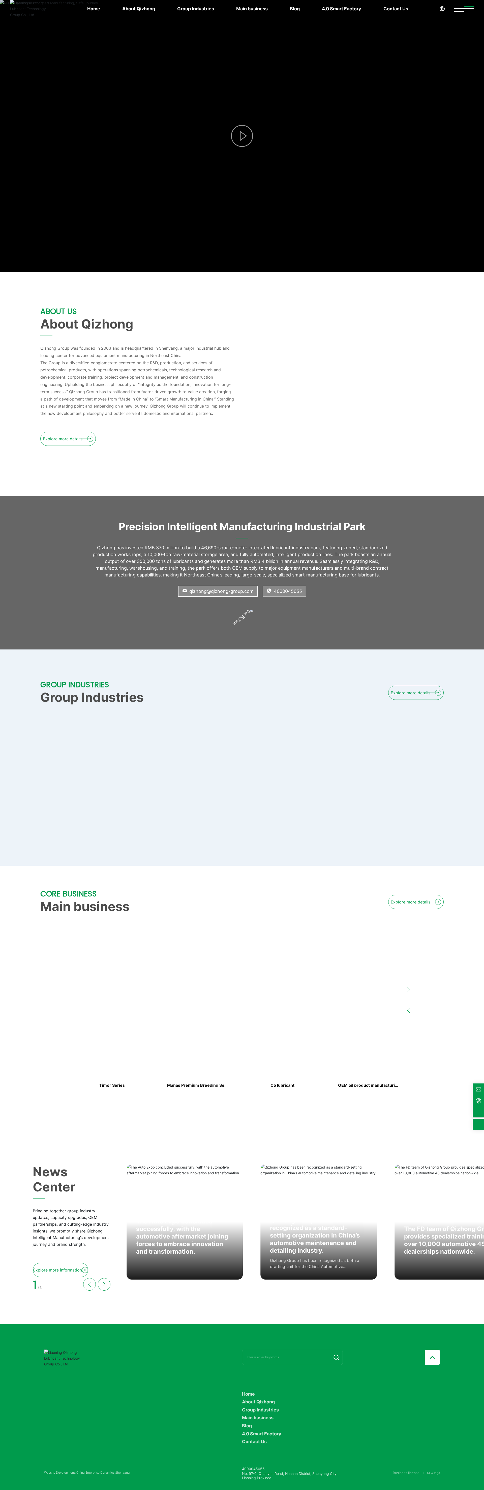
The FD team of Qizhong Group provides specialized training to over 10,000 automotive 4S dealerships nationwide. (316, 1240)
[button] (22, 255)
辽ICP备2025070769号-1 (62, 1473)
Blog (295, 8)
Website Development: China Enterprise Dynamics (79, 1477)
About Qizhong (138, 8)
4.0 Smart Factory (341, 8)
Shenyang (122, 1477)
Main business (252, 8)
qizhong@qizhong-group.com (221, 591)
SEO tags (433, 1473)
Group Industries (195, 8)
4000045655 (287, 591)
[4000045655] (478, 1100)
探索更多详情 (106, 192)
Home (93, 8)
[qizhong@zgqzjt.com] (478, 1089)
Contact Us (395, 8)
